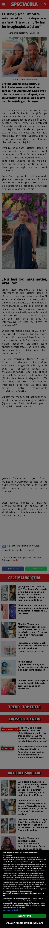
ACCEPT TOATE (24, 916)
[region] (24, 889)
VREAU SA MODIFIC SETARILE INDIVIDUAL (24, 923)
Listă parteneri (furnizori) (12, 910)
